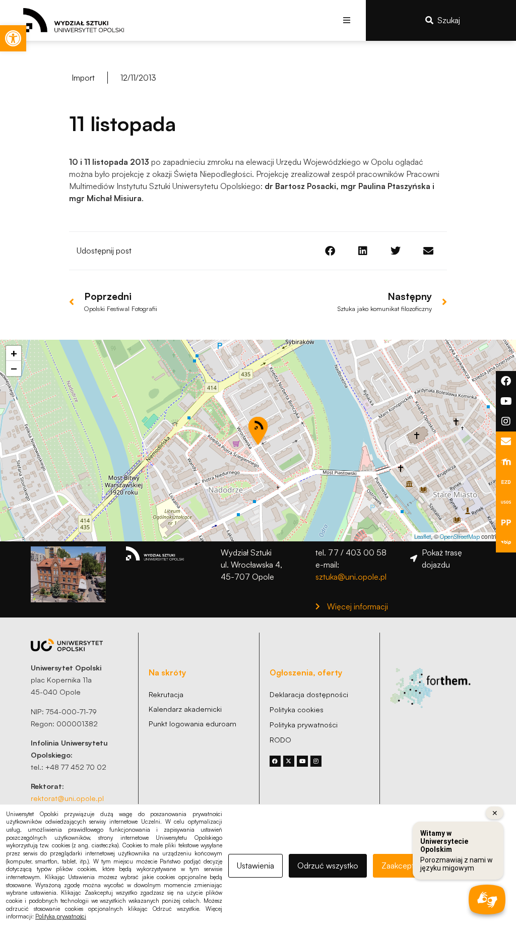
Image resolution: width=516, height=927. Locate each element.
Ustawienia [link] (255, 865)
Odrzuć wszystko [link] (327, 865)
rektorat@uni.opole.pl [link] (67, 797)
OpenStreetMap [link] (460, 536)
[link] (13, 38)
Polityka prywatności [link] (60, 916)
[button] (347, 20)
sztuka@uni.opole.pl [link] (350, 577)
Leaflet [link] (422, 536)
